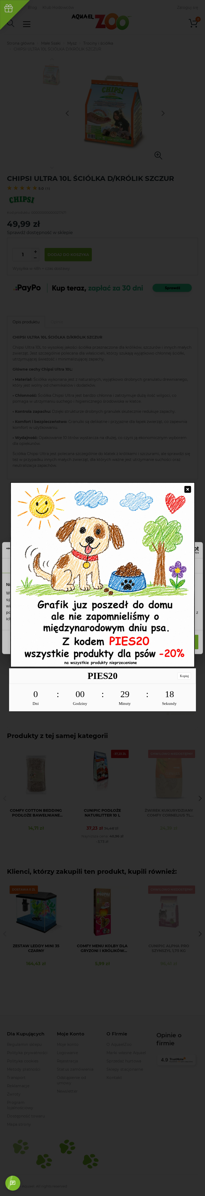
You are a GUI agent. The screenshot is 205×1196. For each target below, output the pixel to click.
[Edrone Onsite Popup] (102, 598)
